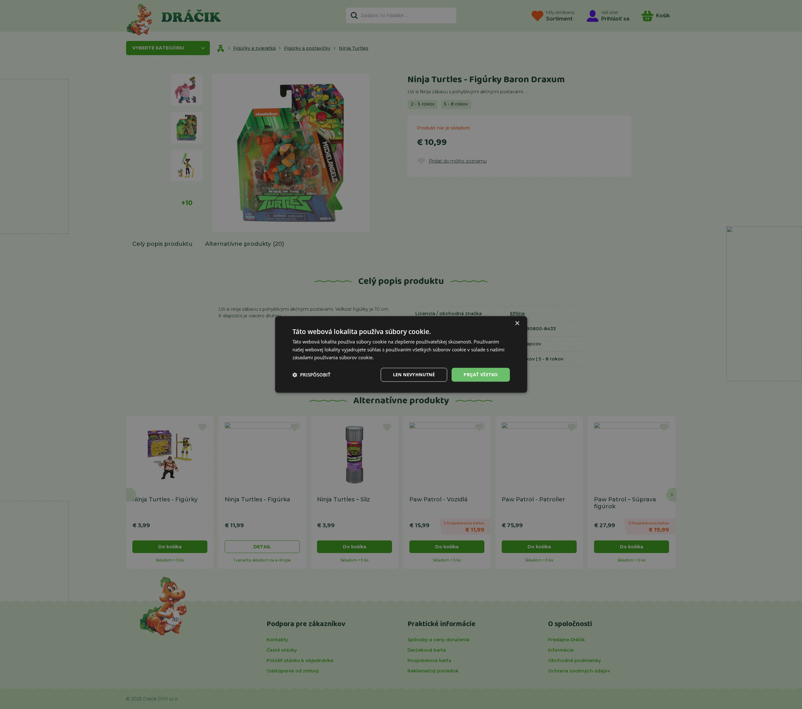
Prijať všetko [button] (481, 375)
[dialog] (401, 354)
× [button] (517, 323)
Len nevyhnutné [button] (414, 375)
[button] (311, 375)
